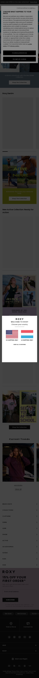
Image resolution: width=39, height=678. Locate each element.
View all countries (19, 344)
